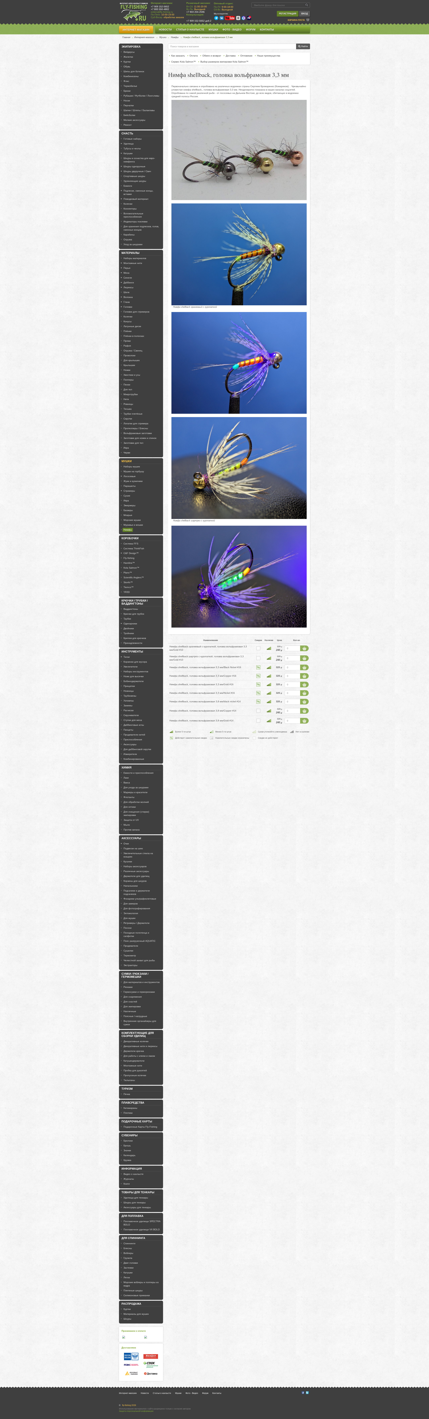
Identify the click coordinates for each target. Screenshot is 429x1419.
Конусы (128, 321)
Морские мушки (132, 520)
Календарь (129, 1155)
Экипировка (131, 46)
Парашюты (130, 486)
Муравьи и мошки (133, 524)
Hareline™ (129, 563)
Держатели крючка (134, 1051)
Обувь (127, 66)
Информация (131, 1168)
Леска (127, 1277)
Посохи (128, 928)
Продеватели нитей (134, 734)
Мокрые (128, 515)
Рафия (127, 345)
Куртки (127, 61)
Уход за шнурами (133, 244)
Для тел (128, 389)
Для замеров (131, 903)
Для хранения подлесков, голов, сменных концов (141, 228)
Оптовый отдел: (223, 3)
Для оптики (130, 807)
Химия (126, 767)
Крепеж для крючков (135, 638)
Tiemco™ (129, 587)
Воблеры (128, 1253)
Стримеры (129, 490)
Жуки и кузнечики (133, 481)
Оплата (194, 55)
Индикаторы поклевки (135, 221)
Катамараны (130, 1108)
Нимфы (175, 37)
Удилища (129, 143)
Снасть (127, 133)
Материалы (130, 253)
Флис (126, 81)
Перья (127, 268)
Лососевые (130, 476)
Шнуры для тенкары (135, 1202)
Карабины (129, 234)
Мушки (213, 29)
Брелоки (128, 1140)
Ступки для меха (133, 720)
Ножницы (129, 691)
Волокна (128, 297)
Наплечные (130, 1011)
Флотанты (129, 797)
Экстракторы (130, 965)
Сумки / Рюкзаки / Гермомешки (134, 975)
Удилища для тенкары (136, 1197)
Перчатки (129, 105)
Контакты (267, 29)
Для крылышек (132, 360)
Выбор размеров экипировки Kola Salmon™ (224, 61)
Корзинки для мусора (135, 661)
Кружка (127, 1160)
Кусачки (128, 861)
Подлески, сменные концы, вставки (138, 192)
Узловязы (129, 700)
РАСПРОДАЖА (131, 1303)
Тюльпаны (129, 1080)
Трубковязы (130, 695)
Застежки (129, 1267)
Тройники (129, 633)
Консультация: (195, 14)
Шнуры (127, 1318)
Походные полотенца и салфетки (136, 934)
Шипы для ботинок (134, 71)
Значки (127, 1150)
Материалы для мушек (136, 1314)
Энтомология (131, 913)
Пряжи (127, 341)
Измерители (130, 754)
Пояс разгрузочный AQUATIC (140, 941)
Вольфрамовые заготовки (138, 433)
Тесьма (128, 409)
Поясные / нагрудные (135, 1016)
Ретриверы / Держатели (136, 923)
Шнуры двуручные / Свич (137, 171)
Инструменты (132, 651)
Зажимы (128, 705)
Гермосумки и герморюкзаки (139, 992)
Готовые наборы (133, 138)
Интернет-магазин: (162, 3)
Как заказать (178, 55)
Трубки (127, 618)
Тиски (127, 657)
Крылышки (129, 365)
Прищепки (129, 686)
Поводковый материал (136, 199)
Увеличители (131, 666)
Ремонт (128, 125)
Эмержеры (129, 505)
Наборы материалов (135, 258)
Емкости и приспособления (139, 773)
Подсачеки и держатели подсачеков (137, 892)
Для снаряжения (133, 996)
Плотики (128, 1113)
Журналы (129, 1179)
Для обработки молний (136, 802)
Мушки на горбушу (134, 471)
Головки (128, 306)
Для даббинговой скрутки (137, 749)
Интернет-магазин (136, 29)
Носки (127, 100)
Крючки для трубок (134, 613)
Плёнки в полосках (134, 336)
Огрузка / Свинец (133, 350)
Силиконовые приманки (137, 1295)
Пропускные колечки (135, 1075)
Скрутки (128, 418)
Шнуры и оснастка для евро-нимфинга (139, 160)
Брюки (127, 90)
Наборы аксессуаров (135, 866)
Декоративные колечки (136, 1041)
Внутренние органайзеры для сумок (140, 1023)
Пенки (127, 384)
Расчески (129, 710)
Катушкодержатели (134, 1060)
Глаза (127, 302)
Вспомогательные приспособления (133, 215)
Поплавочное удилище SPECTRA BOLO (142, 1223)
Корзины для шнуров (135, 881)
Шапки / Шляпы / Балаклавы (139, 110)
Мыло (127, 824)
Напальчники (131, 885)
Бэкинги (128, 185)
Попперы (129, 379)
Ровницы (128, 404)
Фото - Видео (232, 29)
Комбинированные (134, 759)
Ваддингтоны (131, 609)
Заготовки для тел (133, 443)
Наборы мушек (132, 466)
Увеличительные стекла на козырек (138, 855)
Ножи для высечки (134, 676)
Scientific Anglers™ (134, 577)
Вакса (127, 782)
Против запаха (132, 829)
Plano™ (128, 572)
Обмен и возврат (211, 55)
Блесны (128, 1248)
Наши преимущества (268, 55)
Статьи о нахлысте (190, 29)
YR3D (127, 592)
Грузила (128, 1258)
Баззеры (128, 510)
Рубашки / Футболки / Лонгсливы (141, 95)
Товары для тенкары (137, 1192)
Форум (251, 29)
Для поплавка (132, 1216)
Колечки (128, 203)
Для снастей (130, 1001)
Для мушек (129, 918)
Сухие (127, 495)
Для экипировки (132, 1006)
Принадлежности (133, 643)
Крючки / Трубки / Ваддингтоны (134, 602)
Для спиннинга (133, 1238)
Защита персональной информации (136, 1411)
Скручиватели (131, 715)
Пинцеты (128, 729)
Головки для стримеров (136, 311)
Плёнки (128, 331)
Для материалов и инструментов (142, 982)
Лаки (126, 777)
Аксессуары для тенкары (137, 1207)
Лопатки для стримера (136, 423)
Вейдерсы (129, 52)
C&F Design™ (131, 553)
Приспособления (133, 739)
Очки (126, 843)
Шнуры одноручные (134, 166)
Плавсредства (132, 1102)
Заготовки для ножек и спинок (140, 438)
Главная (126, 37)
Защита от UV (131, 820)
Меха (126, 272)
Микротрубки (131, 394)
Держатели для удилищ (136, 876)
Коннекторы (130, 208)
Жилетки (128, 56)
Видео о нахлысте (133, 1174)
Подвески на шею (133, 848)
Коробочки (130, 538)
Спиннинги (129, 1243)
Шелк (126, 292)
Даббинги (129, 282)
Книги (127, 1183)
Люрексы (128, 287)
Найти (304, 46)
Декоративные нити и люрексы (140, 1046)
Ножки (127, 370)
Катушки (128, 153)
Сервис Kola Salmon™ (183, 61)
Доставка (231, 55)
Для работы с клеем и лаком (139, 1056)
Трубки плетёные (133, 413)
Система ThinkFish (134, 548)
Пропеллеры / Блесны (136, 428)
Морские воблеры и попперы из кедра (141, 1284)
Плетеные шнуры (133, 1290)
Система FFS (131, 543)
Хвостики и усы (132, 375)
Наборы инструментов (136, 671)
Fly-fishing (129, 558)
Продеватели (131, 945)
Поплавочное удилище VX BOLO (142, 1229)
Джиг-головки (131, 1262)
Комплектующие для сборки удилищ (137, 1034)
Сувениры (129, 1135)
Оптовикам (246, 55)
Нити (126, 399)
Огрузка (128, 239)
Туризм (127, 1088)
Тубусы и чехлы (132, 148)
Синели (128, 277)
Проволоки (129, 355)
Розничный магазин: (198, 3)
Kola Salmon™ (131, 567)
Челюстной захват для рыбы (139, 960)
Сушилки (128, 950)
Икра (126, 447)
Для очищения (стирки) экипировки (136, 813)
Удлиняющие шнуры (135, 181)
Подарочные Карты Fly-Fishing (140, 1126)
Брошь (127, 1145)
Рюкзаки (128, 987)
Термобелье (130, 86)
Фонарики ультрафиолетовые (140, 898)
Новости (165, 29)
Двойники (129, 628)
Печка (127, 1094)
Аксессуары (130, 744)
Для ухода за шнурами (136, 787)
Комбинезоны (131, 76)
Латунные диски (132, 326)
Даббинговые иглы (134, 725)
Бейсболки (129, 115)
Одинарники (130, 623)
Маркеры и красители (135, 792)
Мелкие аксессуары (134, 120)
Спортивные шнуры (134, 176)
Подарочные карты (136, 1121)
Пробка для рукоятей (135, 1070)
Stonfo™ (128, 582)
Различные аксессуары (136, 871)
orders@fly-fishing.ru (162, 12)
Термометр (130, 955)
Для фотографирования (137, 908)
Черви (127, 452)
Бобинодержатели (134, 681)
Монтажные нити (133, 263)
